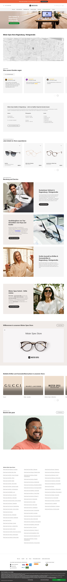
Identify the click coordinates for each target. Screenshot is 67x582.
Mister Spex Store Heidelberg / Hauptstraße (31, 490)
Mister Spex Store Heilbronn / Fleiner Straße (31, 493)
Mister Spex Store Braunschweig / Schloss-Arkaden (12, 500)
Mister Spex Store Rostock (49, 486)
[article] (12, 85)
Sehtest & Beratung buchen (14, 23)
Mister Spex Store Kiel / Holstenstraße (30, 499)
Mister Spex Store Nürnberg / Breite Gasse (52, 472)
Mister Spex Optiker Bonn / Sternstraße (10, 497)
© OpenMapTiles (53, 60)
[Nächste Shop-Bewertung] (58, 96)
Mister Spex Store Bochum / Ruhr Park (9, 494)
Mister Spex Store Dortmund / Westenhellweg (11, 506)
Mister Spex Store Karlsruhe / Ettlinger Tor (31, 496)
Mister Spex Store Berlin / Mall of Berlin (10, 483)
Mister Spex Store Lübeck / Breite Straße (31, 518)
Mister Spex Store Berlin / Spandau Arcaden (10, 486)
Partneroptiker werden (36, 558)
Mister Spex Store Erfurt (7, 520)
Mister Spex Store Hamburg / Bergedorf (31, 479)
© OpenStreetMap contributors (60, 60)
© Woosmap (49, 60)
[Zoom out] (62, 40)
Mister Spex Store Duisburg (8, 511)
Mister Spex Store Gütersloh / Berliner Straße (10, 537)
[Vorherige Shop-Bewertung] (55, 96)
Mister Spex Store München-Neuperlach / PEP (32, 535)
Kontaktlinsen (33, 9)
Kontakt (23, 558)
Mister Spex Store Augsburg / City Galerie (10, 469)
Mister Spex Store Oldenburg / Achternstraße (52, 477)
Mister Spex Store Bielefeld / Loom (9, 492)
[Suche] (55, 5)
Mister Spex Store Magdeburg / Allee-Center (31, 524)
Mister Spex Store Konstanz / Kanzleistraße (31, 510)
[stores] (57, 6)
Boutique (39, 9)
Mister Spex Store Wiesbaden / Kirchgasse (52, 506)
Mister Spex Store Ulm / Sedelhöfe (51, 503)
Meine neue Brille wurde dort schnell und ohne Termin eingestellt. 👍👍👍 (33, 83)
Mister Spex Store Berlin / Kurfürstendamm (10, 489)
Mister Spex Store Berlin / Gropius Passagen (10, 475)
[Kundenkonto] (59, 6)
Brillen (13, 9)
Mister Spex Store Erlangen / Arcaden (9, 523)
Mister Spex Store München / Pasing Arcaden (32, 542)
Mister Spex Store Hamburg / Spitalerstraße (31, 482)
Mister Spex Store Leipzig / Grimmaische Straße (32, 516)
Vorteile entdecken (44, 1)
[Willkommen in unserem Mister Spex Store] (33, 345)
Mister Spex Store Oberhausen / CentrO (51, 475)
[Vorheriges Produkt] (55, 170)
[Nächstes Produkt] (58, 170)
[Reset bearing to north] (62, 41)
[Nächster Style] (55, 400)
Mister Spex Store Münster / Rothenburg (52, 469)
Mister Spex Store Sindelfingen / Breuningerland (53, 492)
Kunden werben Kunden (46, 558)
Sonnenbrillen (26, 9)
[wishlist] (20, 146)
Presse (30, 558)
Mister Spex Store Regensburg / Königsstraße (53, 483)
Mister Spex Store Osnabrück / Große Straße (52, 480)
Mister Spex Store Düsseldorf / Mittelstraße (10, 517)
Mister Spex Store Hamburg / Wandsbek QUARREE (33, 484)
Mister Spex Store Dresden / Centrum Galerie (10, 509)
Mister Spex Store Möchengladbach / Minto (31, 533)
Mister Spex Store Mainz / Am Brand (30, 527)
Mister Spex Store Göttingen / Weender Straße (32, 472)
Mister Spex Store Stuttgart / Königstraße (52, 494)
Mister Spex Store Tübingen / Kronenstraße (52, 500)
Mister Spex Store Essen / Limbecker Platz (10, 526)
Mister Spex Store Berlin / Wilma (8, 477)
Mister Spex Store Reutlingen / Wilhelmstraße (53, 489)
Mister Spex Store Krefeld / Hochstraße (30, 513)
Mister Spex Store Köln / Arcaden (29, 501)
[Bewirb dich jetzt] (33, 432)
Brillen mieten (19, 9)
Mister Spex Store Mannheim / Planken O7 (31, 530)
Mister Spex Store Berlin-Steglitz (8, 480)
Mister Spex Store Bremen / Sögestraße (10, 503)
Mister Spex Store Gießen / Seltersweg (30, 469)
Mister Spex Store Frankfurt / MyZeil (9, 528)
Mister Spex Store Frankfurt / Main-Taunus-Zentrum (12, 531)
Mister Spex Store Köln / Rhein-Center (30, 504)
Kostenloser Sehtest (46, 9)
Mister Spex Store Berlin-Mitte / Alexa (9, 472)
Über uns (18, 558)
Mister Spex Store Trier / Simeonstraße (51, 497)
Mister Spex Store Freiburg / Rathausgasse (10, 534)
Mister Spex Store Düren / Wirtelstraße (9, 514)
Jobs (26, 558)
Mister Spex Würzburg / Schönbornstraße (52, 509)
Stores (53, 9)
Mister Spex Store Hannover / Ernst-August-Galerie (32, 487)
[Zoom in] (62, 39)
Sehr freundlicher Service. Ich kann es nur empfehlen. (54, 83)
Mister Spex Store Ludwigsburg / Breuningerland (32, 521)
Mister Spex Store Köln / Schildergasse (30, 507)
